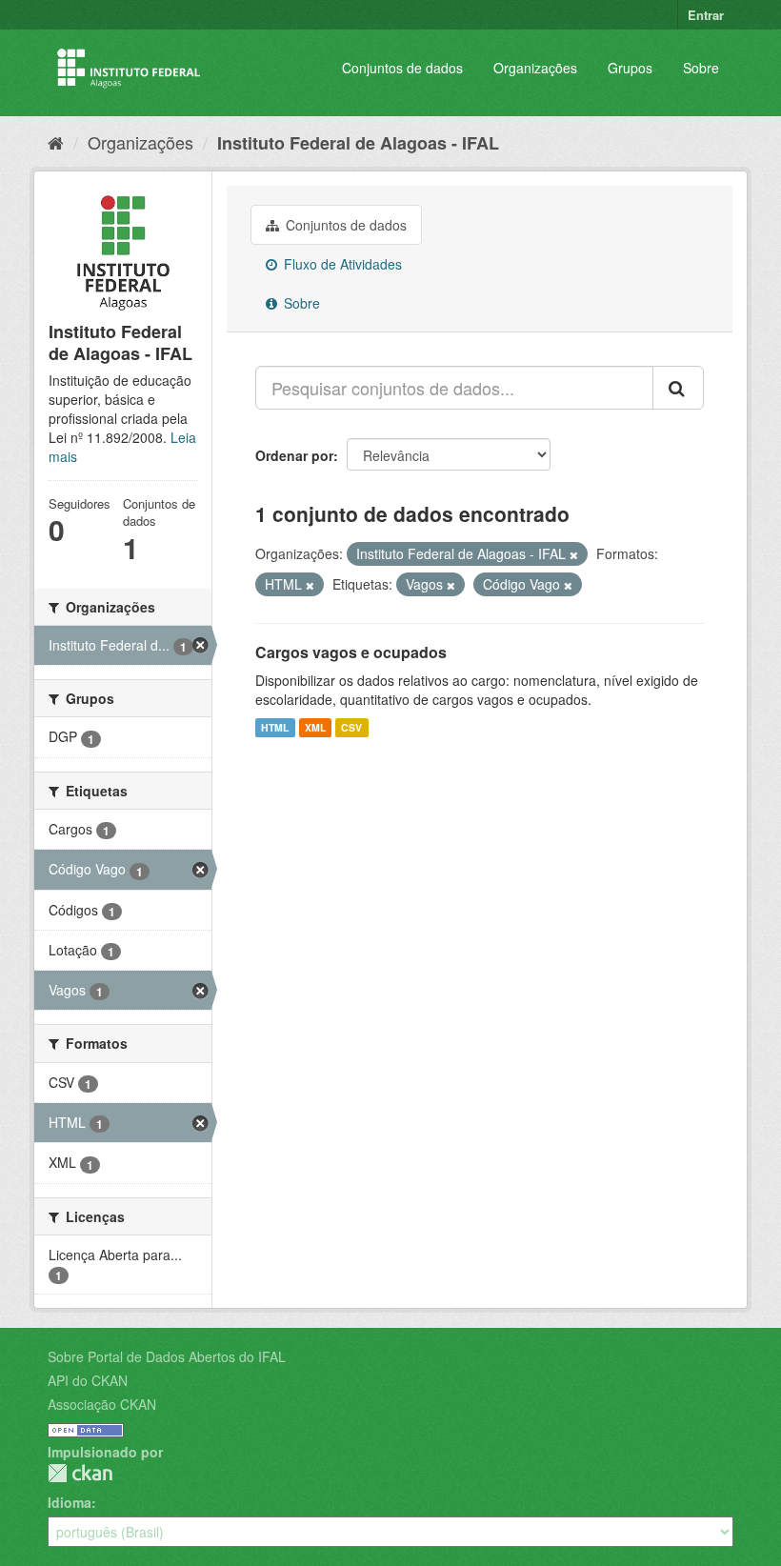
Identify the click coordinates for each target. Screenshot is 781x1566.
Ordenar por (294, 455)
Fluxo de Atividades (341, 263)
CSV (351, 727)
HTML (275, 727)
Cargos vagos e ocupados (351, 652)
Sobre (701, 67)
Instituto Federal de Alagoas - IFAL (358, 142)
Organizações (535, 67)
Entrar (706, 15)
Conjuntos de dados (402, 67)
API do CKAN (88, 1380)
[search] (678, 388)
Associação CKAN (102, 1404)
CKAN (80, 1473)
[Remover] (574, 554)
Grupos (630, 67)
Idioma (69, 1502)
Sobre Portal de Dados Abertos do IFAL (167, 1356)
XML (315, 727)
